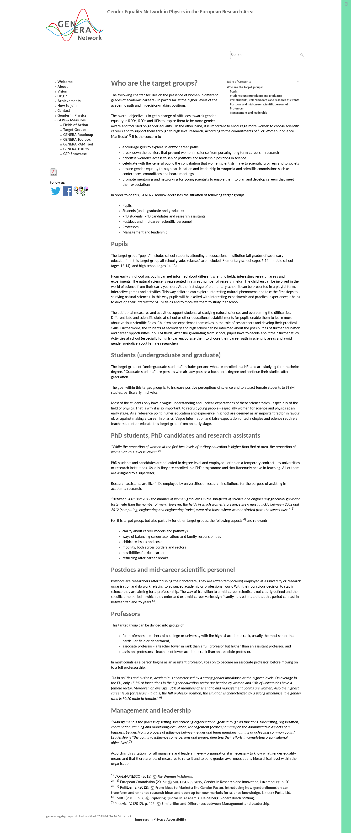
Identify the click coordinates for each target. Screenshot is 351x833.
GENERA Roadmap (78, 135)
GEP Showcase (75, 154)
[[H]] (76, 26)
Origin (63, 96)
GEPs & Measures (71, 120)
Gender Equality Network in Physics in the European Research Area (180, 12)
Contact (64, 111)
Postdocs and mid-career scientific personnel (259, 104)
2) (159, 451)
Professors (237, 108)
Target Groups (74, 130)
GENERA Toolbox (76, 140)
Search (302, 55)
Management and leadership (248, 112)
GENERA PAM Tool (78, 144)
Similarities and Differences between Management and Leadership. (216, 804)
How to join (67, 106)
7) (130, 741)
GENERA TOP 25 (76, 149)
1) (129, 135)
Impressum (144, 820)
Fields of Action (75, 125)
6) (160, 697)
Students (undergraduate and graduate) (256, 96)
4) (244, 519)
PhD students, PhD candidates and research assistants (264, 100)
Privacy (159, 820)
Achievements (69, 101)
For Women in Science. (175, 777)
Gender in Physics (72, 116)
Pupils (234, 91)
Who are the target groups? (245, 87)
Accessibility (176, 820)
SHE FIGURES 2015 (187, 782)
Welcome (65, 82)
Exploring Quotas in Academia (174, 798)
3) (293, 508)
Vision (62, 91)
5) (153, 601)
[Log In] (346, 5)
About (63, 87)
